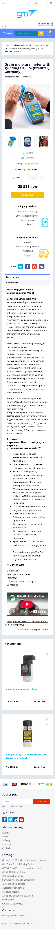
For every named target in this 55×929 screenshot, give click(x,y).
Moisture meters (10, 891)
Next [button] (48, 142)
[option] (12, 141)
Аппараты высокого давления (17, 895)
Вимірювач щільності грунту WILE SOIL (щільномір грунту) (27, 756)
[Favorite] (27, 152)
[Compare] (27, 157)
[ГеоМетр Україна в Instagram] (15, 819)
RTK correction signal (12, 875)
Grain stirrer (8, 899)
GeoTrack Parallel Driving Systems (19, 864)
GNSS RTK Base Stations (14, 872)
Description (12, 277)
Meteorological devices (13, 883)
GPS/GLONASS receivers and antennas (21, 868)
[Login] (44, 3)
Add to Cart (27, 195)
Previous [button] (7, 142)
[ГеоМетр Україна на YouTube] (21, 819)
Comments (12, 282)
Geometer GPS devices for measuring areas (24, 860)
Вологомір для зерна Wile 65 (21, 689)
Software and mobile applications (18, 879)
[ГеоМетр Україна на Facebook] (4, 819)
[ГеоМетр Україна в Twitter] (10, 819)
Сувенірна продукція (12, 903)
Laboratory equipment (13, 887)
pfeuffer (15, 76)
